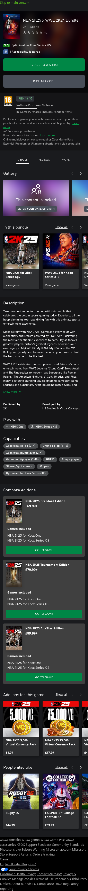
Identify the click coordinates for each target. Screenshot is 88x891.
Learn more (47, 135)
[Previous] (72, 173)
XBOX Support (27, 844)
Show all (61, 227)
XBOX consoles (10, 839)
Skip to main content (14, 2)
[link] (21, 261)
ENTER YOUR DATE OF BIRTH (36, 209)
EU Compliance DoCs (47, 883)
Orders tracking (44, 854)
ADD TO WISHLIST (46, 65)
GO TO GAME (44, 550)
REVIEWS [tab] (44, 159)
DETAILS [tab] (22, 159)
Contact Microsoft (49, 874)
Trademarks (62, 879)
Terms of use (45, 879)
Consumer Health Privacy (18, 874)
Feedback (44, 844)
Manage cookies (23, 879)
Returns (26, 854)
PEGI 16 (23, 98)
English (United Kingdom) (18, 864)
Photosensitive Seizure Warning (22, 849)
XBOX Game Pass (53, 839)
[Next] (81, 173)
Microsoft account (58, 849)
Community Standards (68, 844)
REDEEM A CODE (44, 81)
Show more (10, 392)
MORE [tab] (66, 159)
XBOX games (31, 839)
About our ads (21, 883)
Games (5, 859)
